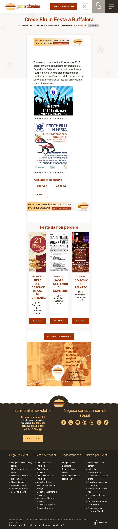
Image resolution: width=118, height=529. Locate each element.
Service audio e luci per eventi (98, 477)
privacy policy (17, 525)
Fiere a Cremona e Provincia (45, 470)
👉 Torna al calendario (59, 336)
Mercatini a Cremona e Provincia (47, 493)
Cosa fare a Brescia (19, 488)
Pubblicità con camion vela (97, 490)
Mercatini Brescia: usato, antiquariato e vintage (46, 485)
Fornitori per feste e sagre (96, 496)
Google (62, 186)
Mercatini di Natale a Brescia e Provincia (46, 506)
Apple (42, 194)
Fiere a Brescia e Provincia (44, 464)
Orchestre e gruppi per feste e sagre (97, 503)
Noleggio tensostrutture (94, 470)
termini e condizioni (53, 525)
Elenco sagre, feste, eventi (19, 470)
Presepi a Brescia (18, 485)
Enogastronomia (70, 455)
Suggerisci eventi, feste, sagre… (21, 464)
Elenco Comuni (17, 482)
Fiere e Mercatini (45, 455)
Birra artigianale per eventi (71, 470)
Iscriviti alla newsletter (75, 374)
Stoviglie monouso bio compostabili (97, 483)
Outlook (43, 186)
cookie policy (34, 525)
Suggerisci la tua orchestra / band (95, 509)
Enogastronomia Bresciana (69, 464)
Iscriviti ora (33, 438)
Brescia (82, 25)
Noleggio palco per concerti (96, 464)
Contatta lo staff (18, 492)
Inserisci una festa (64, 6)
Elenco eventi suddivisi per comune (21, 477)
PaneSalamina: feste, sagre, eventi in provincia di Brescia (22, 6)
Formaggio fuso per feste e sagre (71, 477)
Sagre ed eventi (19, 455)
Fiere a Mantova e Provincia (45, 477)
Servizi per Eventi (97, 455)
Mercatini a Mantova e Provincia (47, 500)
